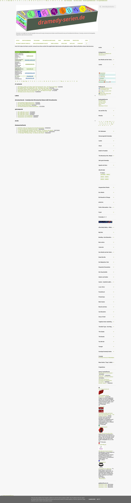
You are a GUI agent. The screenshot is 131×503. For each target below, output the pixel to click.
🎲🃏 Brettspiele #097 (104, 89)
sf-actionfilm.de (102, 444)
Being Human (67, 40)
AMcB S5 (106, 179)
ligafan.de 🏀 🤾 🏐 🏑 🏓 (104, 82)
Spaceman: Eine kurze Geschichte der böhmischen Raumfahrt (105, 380)
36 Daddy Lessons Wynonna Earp (26, 91)
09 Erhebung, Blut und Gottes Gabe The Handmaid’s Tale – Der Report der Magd (37, 86)
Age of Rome (102, 103)
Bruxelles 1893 (102, 100)
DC (97, 0)
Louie (86, 40)
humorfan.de (30, 68)
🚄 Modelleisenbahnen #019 (105, 88)
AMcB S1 (108, 174)
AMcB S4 (102, 179)
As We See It (80, 43)
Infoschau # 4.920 (103, 484)
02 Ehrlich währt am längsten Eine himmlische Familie (31, 128)
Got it (98, 499)
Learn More (92, 499)
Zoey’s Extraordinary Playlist (40, 43)
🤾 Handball (102, 74)
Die (11, 0)
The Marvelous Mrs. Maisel (49, 40)
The (46, 0)
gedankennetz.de (29, 64)
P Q (37, 0)
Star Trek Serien (68, 0)
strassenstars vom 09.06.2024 (25, 117)
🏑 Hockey (101, 78)
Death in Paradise (26, 40)
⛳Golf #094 (102, 92)
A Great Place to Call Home (105, 468)
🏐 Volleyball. (102, 76)
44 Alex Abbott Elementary (24, 105)
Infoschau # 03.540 (103, 105)
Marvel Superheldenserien (89, 0)
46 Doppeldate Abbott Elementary (26, 102)
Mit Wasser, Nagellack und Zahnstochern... (105, 54)
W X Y (55, 0)
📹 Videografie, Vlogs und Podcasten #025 (105, 94)
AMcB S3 (106, 176)
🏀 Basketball (102, 73)
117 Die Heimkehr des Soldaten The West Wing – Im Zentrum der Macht (35, 130)
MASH (59, 40)
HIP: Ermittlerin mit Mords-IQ (23, 43)
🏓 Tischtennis (102, 80)
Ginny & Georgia (54, 43)
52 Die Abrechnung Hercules (105, 433)
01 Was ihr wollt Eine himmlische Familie (28, 129)
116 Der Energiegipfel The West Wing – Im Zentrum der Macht (33, 131)
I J (22, 0)
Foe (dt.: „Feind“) (102, 383)
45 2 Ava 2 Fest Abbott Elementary (26, 104)
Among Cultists (102, 102)
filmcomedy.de (102, 462)
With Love (72, 43)
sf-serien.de (101, 406)
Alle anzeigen (102, 478)
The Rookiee (37, 40)
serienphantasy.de (103, 427)
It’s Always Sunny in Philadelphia (106, 357)
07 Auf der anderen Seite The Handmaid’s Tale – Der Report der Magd (35, 89)
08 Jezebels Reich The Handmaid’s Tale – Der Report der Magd (33, 88)
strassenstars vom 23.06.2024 (25, 115)
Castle (17, 40)
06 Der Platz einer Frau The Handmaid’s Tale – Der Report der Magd (34, 90)
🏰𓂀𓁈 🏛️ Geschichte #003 (105, 91)
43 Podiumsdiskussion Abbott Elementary (28, 106)
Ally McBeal (103, 174)
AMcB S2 (102, 176)
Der (9, 0)
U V (49, 0)
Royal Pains (64, 43)
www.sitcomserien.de (104, 389)
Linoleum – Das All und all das (106, 376)
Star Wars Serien (78, 0)
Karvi (100, 104)
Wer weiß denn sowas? (23, 112)
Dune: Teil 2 (101, 375)
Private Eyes (76, 40)
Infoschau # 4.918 (103, 487)
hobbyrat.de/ (30, 55)
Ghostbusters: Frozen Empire (106, 373)
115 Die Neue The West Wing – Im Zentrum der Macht (31, 132)
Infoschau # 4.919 (103, 485)
